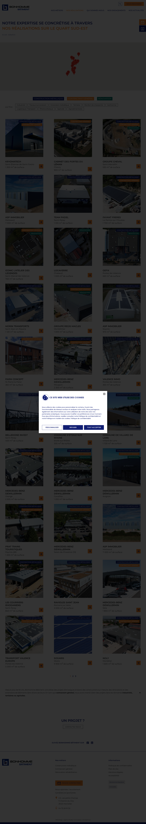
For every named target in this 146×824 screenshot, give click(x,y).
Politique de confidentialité (81, 418)
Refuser (73, 427)
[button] (104, 394)
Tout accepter (94, 427)
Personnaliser (52, 427)
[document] (73, 412)
